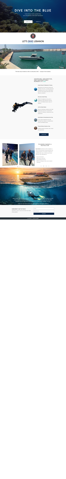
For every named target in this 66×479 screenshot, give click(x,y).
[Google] (46, 166)
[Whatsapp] (49, 166)
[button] (2, 154)
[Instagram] (41, 166)
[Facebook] (44, 166)
